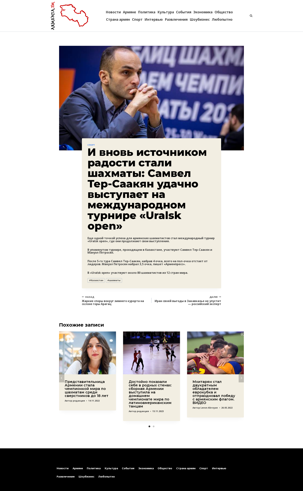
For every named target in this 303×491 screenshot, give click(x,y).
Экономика (203, 12)
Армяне (129, 12)
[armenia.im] (69, 15)
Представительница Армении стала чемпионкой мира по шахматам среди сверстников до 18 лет (86, 389)
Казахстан (96, 280)
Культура (165, 12)
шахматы (113, 280)
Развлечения (176, 19)
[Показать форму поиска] (249, 15)
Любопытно (222, 19)
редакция (79, 400)
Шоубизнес (200, 19)
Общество (224, 12)
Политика (146, 12)
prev (61, 378)
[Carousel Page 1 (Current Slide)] (149, 426)
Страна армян (118, 19)
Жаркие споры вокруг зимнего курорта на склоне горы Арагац (113, 300)
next (241, 378)
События (183, 12)
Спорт (137, 19)
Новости (113, 12)
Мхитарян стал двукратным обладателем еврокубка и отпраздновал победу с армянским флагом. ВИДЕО (214, 392)
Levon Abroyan (209, 407)
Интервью (153, 19)
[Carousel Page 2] (154, 426)
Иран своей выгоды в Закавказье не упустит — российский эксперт (188, 300)
